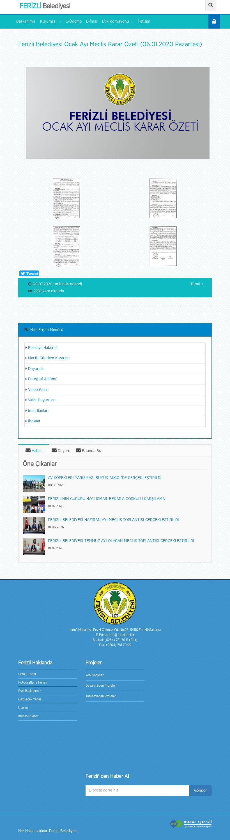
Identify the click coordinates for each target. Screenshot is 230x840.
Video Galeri (38, 390)
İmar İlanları (37, 411)
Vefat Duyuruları (41, 400)
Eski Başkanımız (29, 691)
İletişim (144, 22)
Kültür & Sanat (28, 716)
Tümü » (196, 284)
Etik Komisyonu (115, 22)
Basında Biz (91, 451)
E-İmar (92, 22)
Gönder (200, 791)
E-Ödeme (74, 22)
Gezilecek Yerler (29, 699)
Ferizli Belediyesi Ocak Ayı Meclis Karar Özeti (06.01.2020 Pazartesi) (110, 44)
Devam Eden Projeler (101, 685)
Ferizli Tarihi (27, 674)
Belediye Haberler (42, 348)
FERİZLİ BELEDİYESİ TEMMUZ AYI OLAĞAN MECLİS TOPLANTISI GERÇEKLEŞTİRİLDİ (121, 541)
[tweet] (28, 273)
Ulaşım (23, 707)
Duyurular (36, 369)
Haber (36, 451)
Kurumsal (48, 22)
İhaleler (33, 421)
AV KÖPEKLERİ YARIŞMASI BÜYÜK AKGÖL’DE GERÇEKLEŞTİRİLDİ (105, 478)
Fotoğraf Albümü (42, 379)
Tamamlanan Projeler (101, 696)
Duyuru (63, 451)
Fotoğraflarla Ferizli (32, 682)
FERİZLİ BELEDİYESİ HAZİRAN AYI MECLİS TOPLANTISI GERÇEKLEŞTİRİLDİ (113, 520)
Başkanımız (26, 22)
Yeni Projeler (95, 675)
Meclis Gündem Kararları (48, 358)
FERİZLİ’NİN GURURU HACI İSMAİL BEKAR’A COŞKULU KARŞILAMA (106, 499)
